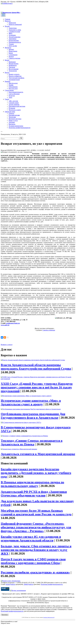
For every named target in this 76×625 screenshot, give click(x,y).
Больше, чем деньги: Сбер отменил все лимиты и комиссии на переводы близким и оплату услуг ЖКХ (36, 549)
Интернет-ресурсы (15, 119)
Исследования (13, 69)
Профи (11, 85)
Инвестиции (13, 51)
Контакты (12, 124)
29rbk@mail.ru (28, 584)
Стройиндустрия (14, 31)
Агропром (12, 35)
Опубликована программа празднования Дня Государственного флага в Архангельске (33, 415)
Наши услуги (13, 120)
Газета (7, 99)
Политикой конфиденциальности (12, 611)
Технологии (13, 71)
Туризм (11, 44)
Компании (12, 62)
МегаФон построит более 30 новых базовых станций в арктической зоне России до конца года (36, 512)
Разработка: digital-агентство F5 (48, 617)
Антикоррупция (14, 79)
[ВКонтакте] (2, 337)
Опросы (11, 113)
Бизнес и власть (14, 74)
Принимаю (5, 615)
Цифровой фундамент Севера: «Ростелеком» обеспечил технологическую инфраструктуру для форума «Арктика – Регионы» (36, 527)
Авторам (12, 122)
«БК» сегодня (13, 101)
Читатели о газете (15, 110)
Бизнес (7, 60)
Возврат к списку (7, 344)
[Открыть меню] (3, 15)
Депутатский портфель (16, 78)
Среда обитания (14, 94)
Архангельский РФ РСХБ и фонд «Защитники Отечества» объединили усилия (34, 493)
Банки (11, 53)
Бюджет (11, 49)
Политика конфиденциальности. (52, 584)
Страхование (13, 55)
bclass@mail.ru (10, 584)
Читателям (12, 117)
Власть (7, 72)
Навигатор (12, 23)
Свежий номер (14, 103)
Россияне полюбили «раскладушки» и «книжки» (35, 572)
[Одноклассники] (5, 337)
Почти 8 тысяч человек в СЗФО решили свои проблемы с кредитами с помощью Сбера (33, 561)
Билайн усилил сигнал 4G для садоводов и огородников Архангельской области (31, 538)
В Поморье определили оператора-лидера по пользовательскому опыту (32, 484)
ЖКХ (10, 33)
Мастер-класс (13, 83)
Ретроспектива (14, 40)
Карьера (7, 81)
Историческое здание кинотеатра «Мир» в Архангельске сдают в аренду (31, 402)
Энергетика (13, 28)
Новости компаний (15, 24)
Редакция (12, 108)
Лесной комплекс (14, 37)
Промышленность (15, 42)
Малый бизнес (14, 63)
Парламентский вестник (17, 106)
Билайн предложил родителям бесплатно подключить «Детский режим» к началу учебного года (36, 472)
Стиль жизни (9, 90)
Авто (10, 97)
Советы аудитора (14, 58)
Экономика (12, 39)
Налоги (11, 56)
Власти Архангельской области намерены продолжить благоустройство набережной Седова (36, 366)
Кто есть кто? (13, 88)
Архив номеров (14, 104)
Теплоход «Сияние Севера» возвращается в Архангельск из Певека (31, 442)
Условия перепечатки (16, 126)
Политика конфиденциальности (19, 127)
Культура (12, 95)
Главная (7, 19)
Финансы (8, 47)
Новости (8, 21)
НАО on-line (13, 46)
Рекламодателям (14, 115)
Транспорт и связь (15, 30)
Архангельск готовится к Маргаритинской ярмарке (38, 454)
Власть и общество (15, 76)
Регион (7, 26)
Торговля (12, 67)
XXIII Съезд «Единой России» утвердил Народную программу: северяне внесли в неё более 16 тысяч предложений (37, 387)
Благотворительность (16, 92)
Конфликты (13, 65)
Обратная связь (10, 111)
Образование (13, 87)
